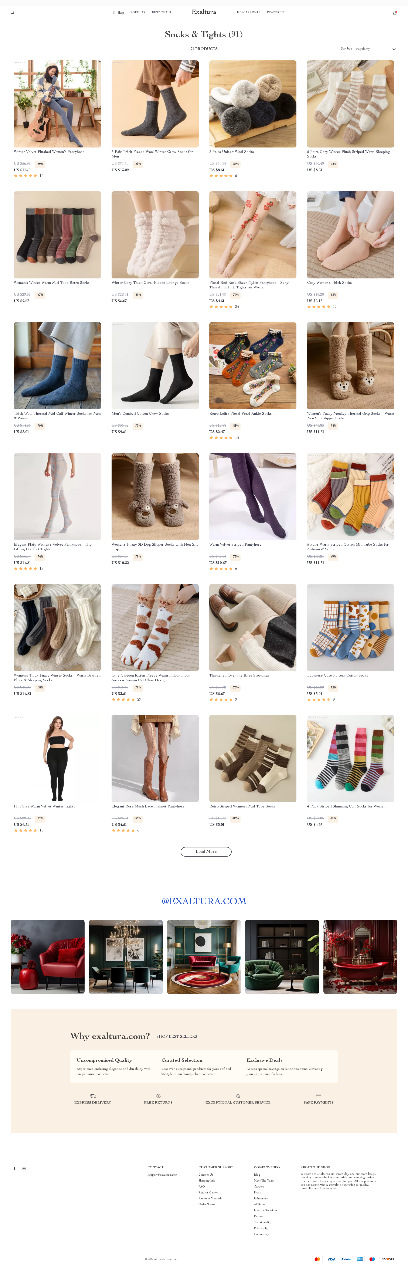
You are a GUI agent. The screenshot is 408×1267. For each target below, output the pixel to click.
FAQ (201, 1186)
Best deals (161, 12)
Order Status (206, 1204)
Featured (275, 12)
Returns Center (208, 1192)
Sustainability (262, 1222)
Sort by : (346, 48)
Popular (138, 12)
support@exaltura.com (162, 1174)
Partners (259, 1216)
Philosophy (261, 1228)
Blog (257, 1174)
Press (257, 1192)
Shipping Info (206, 1180)
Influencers (261, 1198)
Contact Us (205, 1174)
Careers (259, 1186)
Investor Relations (265, 1210)
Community (261, 1234)
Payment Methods (210, 1198)
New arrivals (249, 12)
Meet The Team (264, 1180)
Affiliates (259, 1204)
